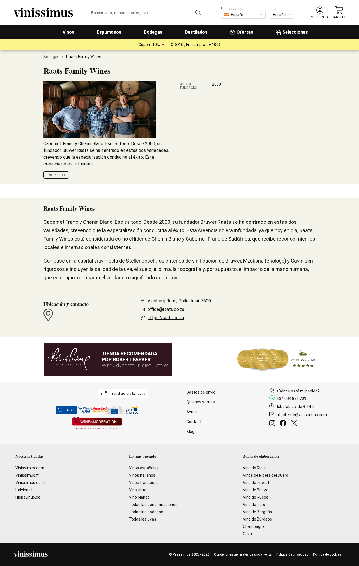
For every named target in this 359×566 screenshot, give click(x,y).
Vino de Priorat (256, 482)
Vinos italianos (142, 475)
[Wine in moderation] (97, 423)
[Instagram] (273, 424)
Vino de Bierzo (255, 490)
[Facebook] (284, 424)
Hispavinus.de (27, 497)
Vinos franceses (144, 482)
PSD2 (69, 410)
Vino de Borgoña (257, 512)
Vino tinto (137, 490)
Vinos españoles (144, 468)
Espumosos (109, 32)
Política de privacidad (292, 554)
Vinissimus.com (29, 468)
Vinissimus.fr (27, 475)
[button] (320, 12)
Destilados (196, 32)
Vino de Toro (254, 504)
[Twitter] (295, 424)
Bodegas (153, 32)
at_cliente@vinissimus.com (302, 414)
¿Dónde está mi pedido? (298, 391)
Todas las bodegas (146, 512)
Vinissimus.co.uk (30, 482)
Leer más (54, 175)
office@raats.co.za (166, 309)
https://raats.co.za (166, 317)
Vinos (68, 32)
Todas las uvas (142, 519)
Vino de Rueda (255, 497)
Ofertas (244, 32)
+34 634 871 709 (291, 398)
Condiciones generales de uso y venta (243, 554)
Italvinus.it (24, 490)
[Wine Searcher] (276, 359)
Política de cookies (327, 554)
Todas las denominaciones (153, 504)
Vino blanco (139, 497)
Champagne (254, 526)
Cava (247, 533)
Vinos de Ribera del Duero (265, 475)
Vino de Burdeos (257, 519)
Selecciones (295, 32)
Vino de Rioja (254, 468)
